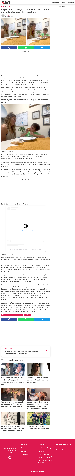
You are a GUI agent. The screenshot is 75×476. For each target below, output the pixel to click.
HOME (2, 6)
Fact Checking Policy (44, 448)
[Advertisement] (25, 62)
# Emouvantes (18, 315)
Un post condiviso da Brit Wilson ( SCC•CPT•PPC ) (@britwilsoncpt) (25, 249)
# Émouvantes (6, 315)
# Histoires (27, 315)
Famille (63, 2)
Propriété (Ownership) (45, 457)
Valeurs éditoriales (44, 454)
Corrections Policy (43, 451)
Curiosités (55, 2)
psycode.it (24, 454)
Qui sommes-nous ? (27, 448)
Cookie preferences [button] (62, 453)
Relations (71, 2)
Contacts (24, 451)
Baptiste (9, 15)
